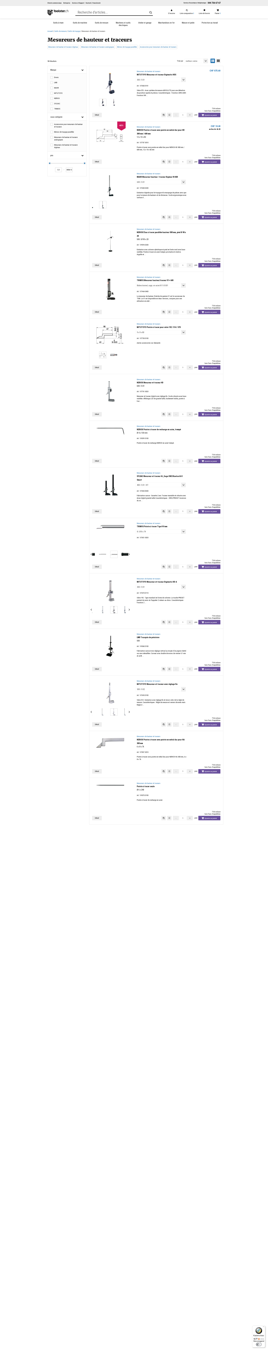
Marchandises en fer (166, 23)
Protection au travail (210, 23)
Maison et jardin (188, 23)
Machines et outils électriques (123, 24)
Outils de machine (80, 23)
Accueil (50, 31)
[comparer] (163, 115)
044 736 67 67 (214, 3)
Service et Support (78, 3)
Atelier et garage (144, 23)
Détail (97, 115)
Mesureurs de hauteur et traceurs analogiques (97, 47)
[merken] (169, 115)
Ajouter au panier (210, 115)
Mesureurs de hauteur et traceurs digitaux (63, 47)
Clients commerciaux (54, 3)
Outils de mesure (101, 23)
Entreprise (66, 3)
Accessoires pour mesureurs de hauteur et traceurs (158, 47)
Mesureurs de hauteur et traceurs (148, 71)
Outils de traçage (74, 31)
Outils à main (58, 23)
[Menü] (263, 1327)
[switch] (259, 1344)
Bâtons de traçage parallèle (127, 47)
